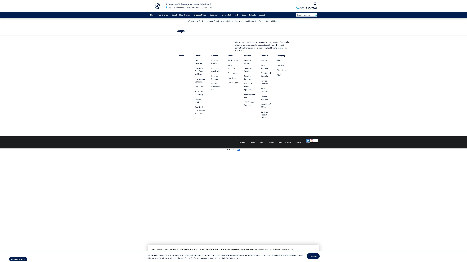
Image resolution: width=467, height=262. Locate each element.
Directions (281, 70)
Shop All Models (272, 21)
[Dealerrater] (316, 140)
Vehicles (198, 55)
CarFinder (199, 86)
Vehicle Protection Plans (215, 86)
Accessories (233, 73)
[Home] (158, 6)
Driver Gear (233, 83)
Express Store (200, 15)
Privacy (271, 142)
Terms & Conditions (284, 142)
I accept (313, 256)
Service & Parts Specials (248, 86)
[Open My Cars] (314, 3)
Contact (280, 65)
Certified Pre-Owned (181, 15)
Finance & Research (229, 15)
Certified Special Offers (264, 115)
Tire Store (232, 78)
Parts (230, 55)
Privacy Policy (184, 258)
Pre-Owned (163, 15)
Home (181, 55)
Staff (279, 75)
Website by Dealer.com (159, 142)
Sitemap (298, 142)
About (262, 15)
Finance (214, 55)
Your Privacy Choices (232, 149)
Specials (213, 15)
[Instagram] (312, 140)
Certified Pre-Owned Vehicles (200, 71)
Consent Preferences (18, 259)
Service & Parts (249, 15)
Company (281, 55)
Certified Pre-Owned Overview (200, 110)
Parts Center (233, 60)
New (152, 15)
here (239, 258)
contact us (282, 48)
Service (247, 55)
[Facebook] (308, 140)
